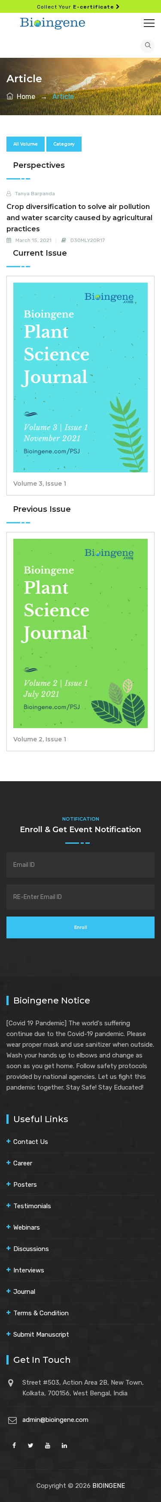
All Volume (25, 144)
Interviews (28, 1270)
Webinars (26, 1227)
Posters (25, 1184)
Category (64, 144)
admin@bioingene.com (55, 1420)
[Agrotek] (80, 22)
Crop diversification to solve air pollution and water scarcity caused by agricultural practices (79, 218)
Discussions (31, 1249)
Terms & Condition (41, 1313)
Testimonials (32, 1206)
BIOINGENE (108, 1486)
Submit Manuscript (41, 1334)
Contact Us (30, 1142)
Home (24, 97)
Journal (24, 1292)
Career (22, 1163)
